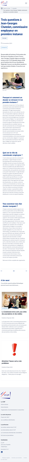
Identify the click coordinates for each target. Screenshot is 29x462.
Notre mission (4, 404)
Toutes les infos (6, 8)
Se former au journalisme (7, 435)
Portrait (4, 38)
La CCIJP (3, 402)
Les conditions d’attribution (8, 420)
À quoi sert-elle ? (5, 417)
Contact (25, 457)
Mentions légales (6, 457)
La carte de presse (6, 414)
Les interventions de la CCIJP (8, 430)
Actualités (14, 8)
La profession (4, 424)
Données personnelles (17, 457)
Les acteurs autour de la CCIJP (8, 427)
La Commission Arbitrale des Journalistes (11, 432)
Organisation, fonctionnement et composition (12, 409)
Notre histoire (4, 407)
